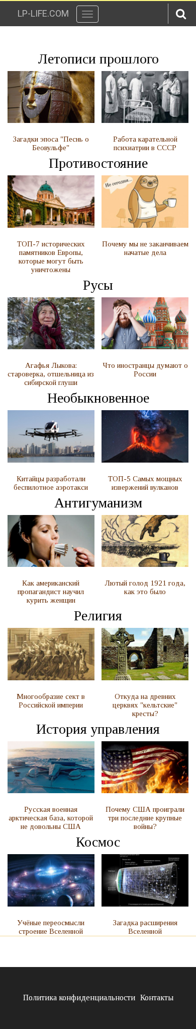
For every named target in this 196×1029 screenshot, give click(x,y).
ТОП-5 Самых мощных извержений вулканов (145, 483)
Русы (98, 285)
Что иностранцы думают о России (145, 369)
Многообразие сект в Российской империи (51, 700)
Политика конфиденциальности (79, 997)
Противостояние (98, 163)
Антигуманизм (98, 502)
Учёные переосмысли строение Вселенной (50, 927)
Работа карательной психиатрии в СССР (145, 143)
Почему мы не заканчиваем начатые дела (145, 248)
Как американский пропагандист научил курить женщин (51, 591)
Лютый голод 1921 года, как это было (145, 587)
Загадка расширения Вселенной (145, 927)
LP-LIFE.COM (43, 13)
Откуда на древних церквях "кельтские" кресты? (145, 705)
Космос (98, 842)
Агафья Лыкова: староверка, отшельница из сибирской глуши (51, 374)
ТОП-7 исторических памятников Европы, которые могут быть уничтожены (51, 257)
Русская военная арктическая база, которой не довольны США (51, 817)
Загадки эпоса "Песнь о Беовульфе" (51, 143)
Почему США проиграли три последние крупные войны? (145, 817)
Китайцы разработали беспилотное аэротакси (51, 483)
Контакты (156, 997)
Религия (98, 615)
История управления (98, 729)
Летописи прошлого (98, 59)
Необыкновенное (98, 398)
